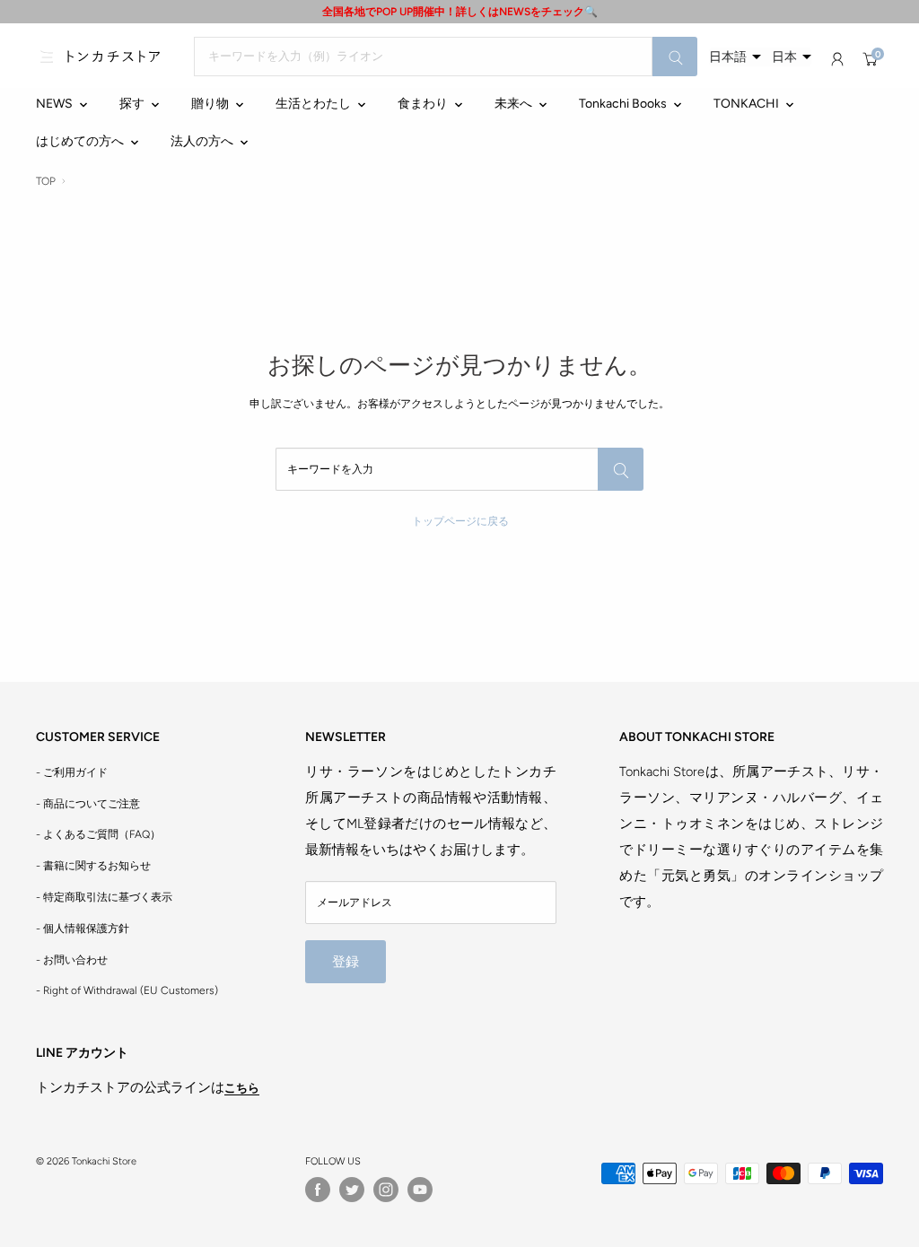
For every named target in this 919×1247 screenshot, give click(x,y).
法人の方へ (202, 141)
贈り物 (210, 103)
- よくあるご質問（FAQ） (98, 834)
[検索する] (674, 56)
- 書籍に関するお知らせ (93, 865)
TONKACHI (746, 103)
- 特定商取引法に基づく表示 (104, 897)
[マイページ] (837, 59)
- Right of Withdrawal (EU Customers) (127, 990)
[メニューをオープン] (47, 56)
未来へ (513, 103)
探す (131, 103)
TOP (46, 181)
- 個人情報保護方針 (82, 928)
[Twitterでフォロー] (351, 1189)
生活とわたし (313, 103)
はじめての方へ (80, 141)
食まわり (423, 103)
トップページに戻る (460, 521)
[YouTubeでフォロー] (420, 1189)
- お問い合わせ (72, 960)
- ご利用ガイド (72, 772)
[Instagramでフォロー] (385, 1189)
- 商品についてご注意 (88, 804)
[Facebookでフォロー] (317, 1189)
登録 (345, 962)
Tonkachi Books (623, 103)
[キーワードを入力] (620, 469)
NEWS (54, 103)
